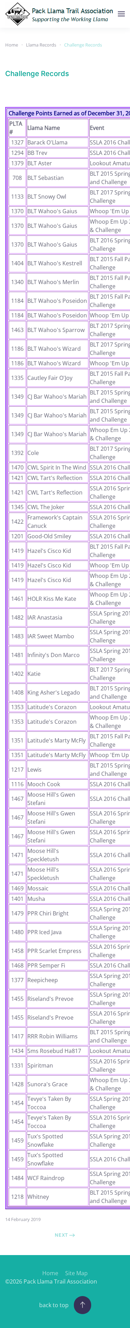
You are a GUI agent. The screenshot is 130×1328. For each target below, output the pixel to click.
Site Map (76, 1273)
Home (50, 1273)
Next (61, 1235)
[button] (121, 14)
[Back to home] (61, 14)
